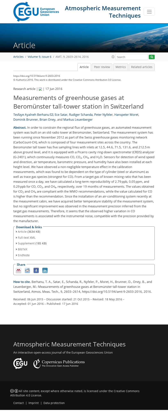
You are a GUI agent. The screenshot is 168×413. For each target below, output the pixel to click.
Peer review (102, 67)
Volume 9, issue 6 (39, 57)
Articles (18, 57)
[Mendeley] (18, 270)
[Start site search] (152, 57)
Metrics (121, 67)
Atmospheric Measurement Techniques (103, 11)
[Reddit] (27, 270)
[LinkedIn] (45, 270)
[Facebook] (36, 270)
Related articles (141, 67)
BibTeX (22, 249)
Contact (18, 403)
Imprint (33, 403)
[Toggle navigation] (149, 12)
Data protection (54, 403)
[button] (113, 57)
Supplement (26, 243)
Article (84, 67)
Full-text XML (26, 237)
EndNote (24, 255)
